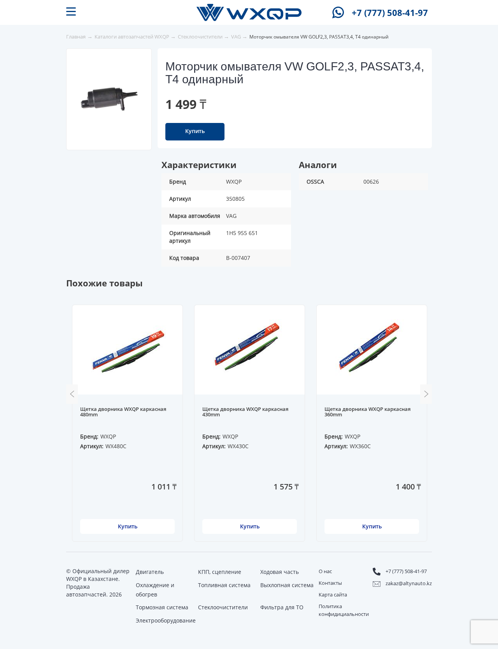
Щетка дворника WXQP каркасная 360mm (367, 412)
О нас (325, 571)
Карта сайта (333, 594)
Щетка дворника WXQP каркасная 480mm (123, 412)
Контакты (330, 582)
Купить (195, 131)
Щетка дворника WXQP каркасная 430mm (245, 412)
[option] (109, 99)
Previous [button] (72, 394)
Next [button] (426, 394)
